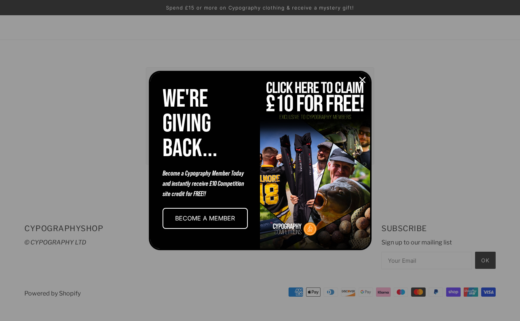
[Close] (362, 80)
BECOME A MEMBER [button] (205, 218)
